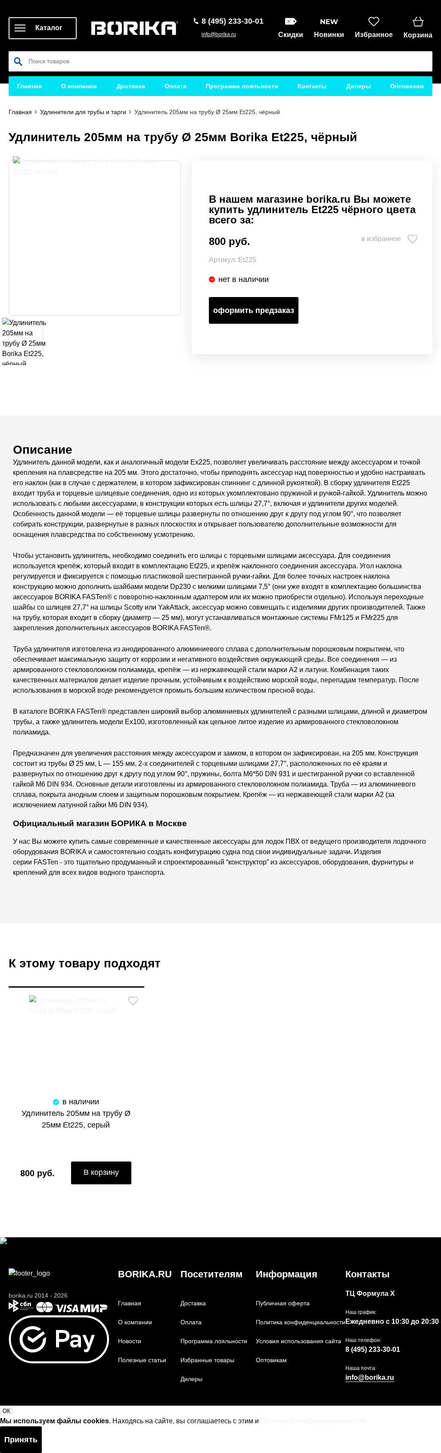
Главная (29, 86)
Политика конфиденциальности (300, 1322)
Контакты (312, 86)
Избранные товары (207, 1360)
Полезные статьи (142, 1360)
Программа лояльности (242, 86)
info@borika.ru (219, 34)
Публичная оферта (283, 1303)
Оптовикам (407, 86)
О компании (79, 86)
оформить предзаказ (253, 310)
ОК (6, 1411)
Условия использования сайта (298, 1341)
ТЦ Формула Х (370, 1293)
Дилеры (358, 86)
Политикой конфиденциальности (313, 1421)
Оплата (175, 86)
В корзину (101, 1172)
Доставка (131, 86)
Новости (129, 1341)
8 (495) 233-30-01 (372, 1349)
